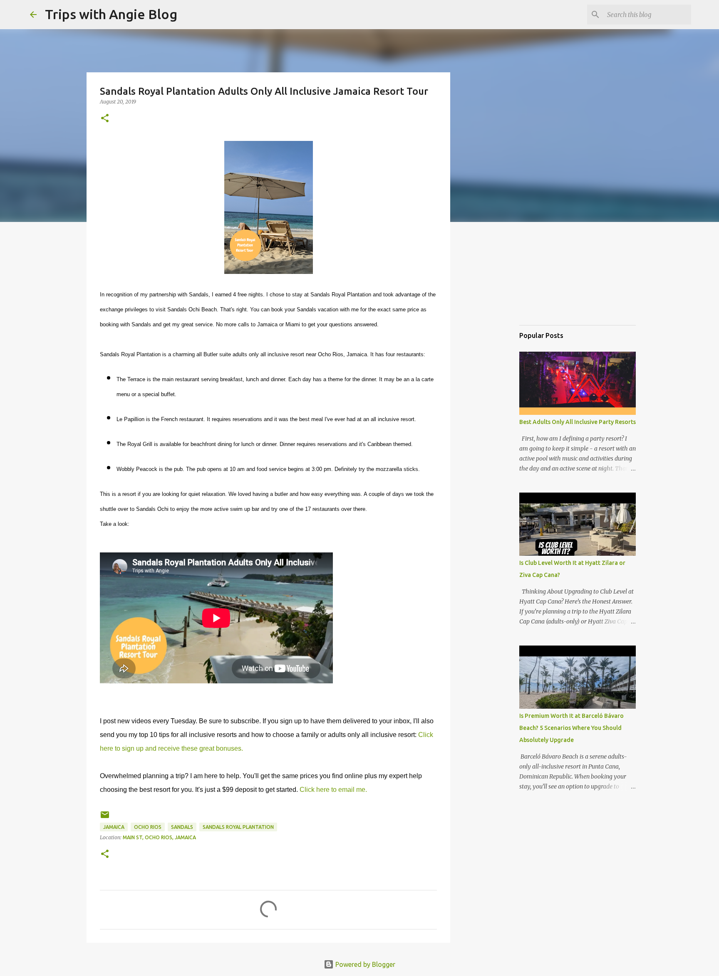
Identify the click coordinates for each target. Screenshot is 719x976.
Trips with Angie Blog (111, 14)
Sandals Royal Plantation (238, 827)
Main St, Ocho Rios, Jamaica (159, 837)
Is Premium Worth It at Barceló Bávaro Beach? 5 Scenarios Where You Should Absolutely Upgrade (571, 727)
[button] (105, 118)
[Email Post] (105, 818)
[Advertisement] (560, 276)
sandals (182, 827)
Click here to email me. (333, 789)
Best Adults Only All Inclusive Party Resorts (577, 422)
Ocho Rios (147, 827)
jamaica (113, 827)
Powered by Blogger (364, 964)
